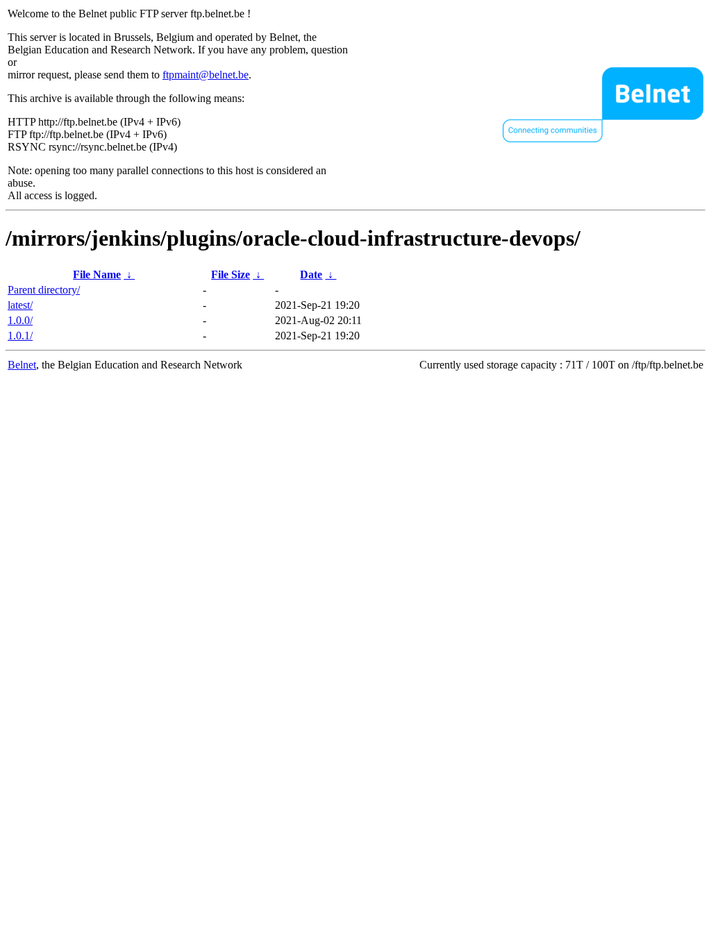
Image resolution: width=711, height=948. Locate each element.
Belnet (22, 365)
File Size (230, 274)
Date (311, 274)
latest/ (20, 305)
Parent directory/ (44, 290)
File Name (97, 274)
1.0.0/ (20, 320)
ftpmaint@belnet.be (205, 75)
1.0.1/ (20, 335)
